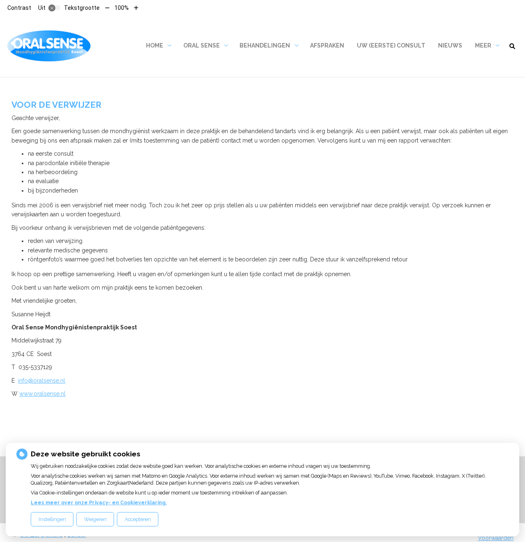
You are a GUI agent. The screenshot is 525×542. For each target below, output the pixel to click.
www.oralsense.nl (42, 393)
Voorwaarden (496, 538)
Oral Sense (201, 45)
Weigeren (95, 519)
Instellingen (52, 519)
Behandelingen (265, 45)
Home (154, 45)
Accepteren (138, 519)
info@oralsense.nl (41, 380)
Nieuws (450, 45)
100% (121, 8)
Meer (483, 45)
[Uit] (54, 7)
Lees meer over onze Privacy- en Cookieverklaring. (99, 502)
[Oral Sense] (49, 45)
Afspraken (327, 45)
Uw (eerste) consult (391, 45)
